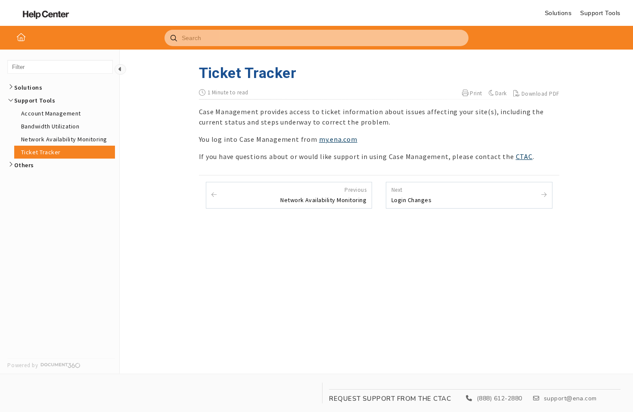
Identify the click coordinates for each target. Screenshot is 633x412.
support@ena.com (569, 398)
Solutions (558, 12)
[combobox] (316, 38)
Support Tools (600, 12)
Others (24, 165)
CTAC (524, 156)
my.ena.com (338, 139)
